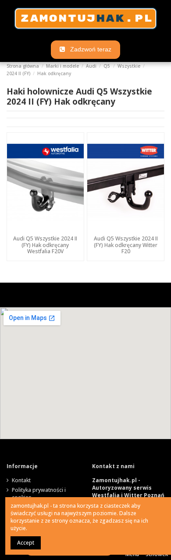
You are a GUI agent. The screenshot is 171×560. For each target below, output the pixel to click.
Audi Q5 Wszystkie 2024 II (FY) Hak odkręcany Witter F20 (126, 245)
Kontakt (21, 480)
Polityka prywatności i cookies (39, 494)
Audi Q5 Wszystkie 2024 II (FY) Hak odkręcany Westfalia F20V (45, 245)
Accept (25, 542)
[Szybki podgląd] (45, 229)
